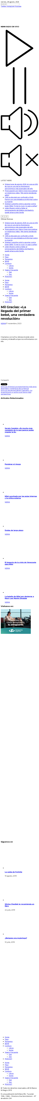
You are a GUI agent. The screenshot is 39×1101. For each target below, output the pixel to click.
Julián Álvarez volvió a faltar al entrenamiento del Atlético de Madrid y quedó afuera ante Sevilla (19, 210)
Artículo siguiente (8, 390)
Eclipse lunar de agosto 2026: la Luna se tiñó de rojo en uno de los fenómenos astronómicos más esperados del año (21, 186)
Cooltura (8, 263)
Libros (11, 266)
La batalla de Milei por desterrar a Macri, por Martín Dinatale (19, 597)
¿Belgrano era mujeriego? (16, 938)
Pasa (6, 257)
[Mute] (19, 141)
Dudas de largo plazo (14, 530)
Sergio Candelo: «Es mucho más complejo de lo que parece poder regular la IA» (19, 430)
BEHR (7, 261)
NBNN (3, 323)
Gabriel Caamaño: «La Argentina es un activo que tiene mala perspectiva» (16, 392)
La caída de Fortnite (13, 872)
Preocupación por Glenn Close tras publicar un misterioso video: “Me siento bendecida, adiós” (21, 193)
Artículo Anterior (7, 387)
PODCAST (8, 276)
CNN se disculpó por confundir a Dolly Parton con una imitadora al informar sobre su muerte (21, 199)
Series (11, 268)
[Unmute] (19, 178)
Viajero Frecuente (11, 270)
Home (7, 255)
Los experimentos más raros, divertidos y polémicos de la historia (19, 387)
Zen (10, 274)
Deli (10, 272)
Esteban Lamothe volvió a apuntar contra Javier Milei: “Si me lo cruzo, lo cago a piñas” (21, 205)
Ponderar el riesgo (13, 464)
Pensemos (9, 259)
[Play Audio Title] (19, 66)
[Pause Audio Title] (19, 103)
